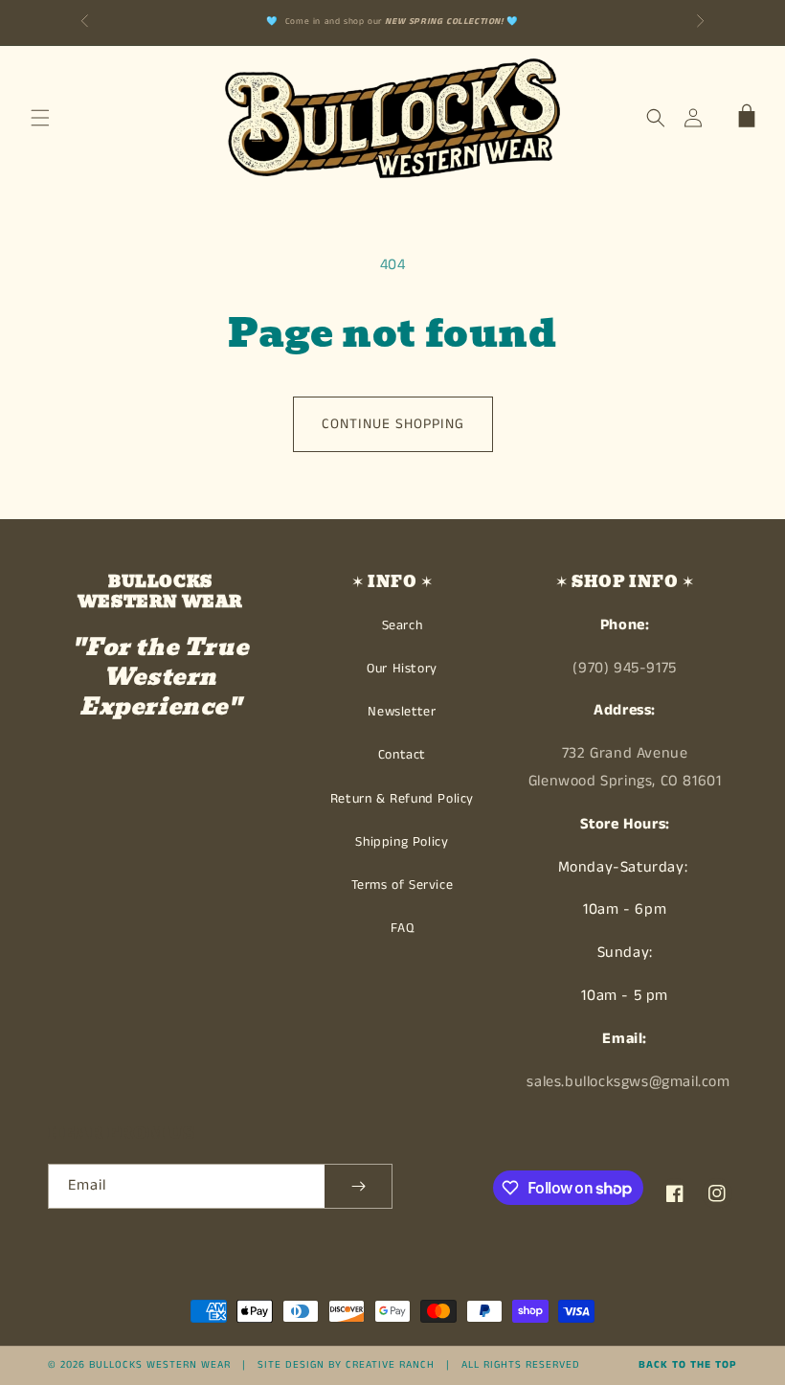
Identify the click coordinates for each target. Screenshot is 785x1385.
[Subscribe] (358, 1186)
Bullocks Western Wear (160, 1365)
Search (402, 625)
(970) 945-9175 (624, 668)
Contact (402, 754)
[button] (40, 118)
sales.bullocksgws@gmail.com (628, 1082)
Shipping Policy (401, 841)
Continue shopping (393, 424)
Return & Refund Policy (402, 798)
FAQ (403, 928)
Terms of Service (402, 885)
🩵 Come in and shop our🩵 (392, 21)
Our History (402, 668)
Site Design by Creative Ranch (346, 1365)
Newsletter (402, 711)
